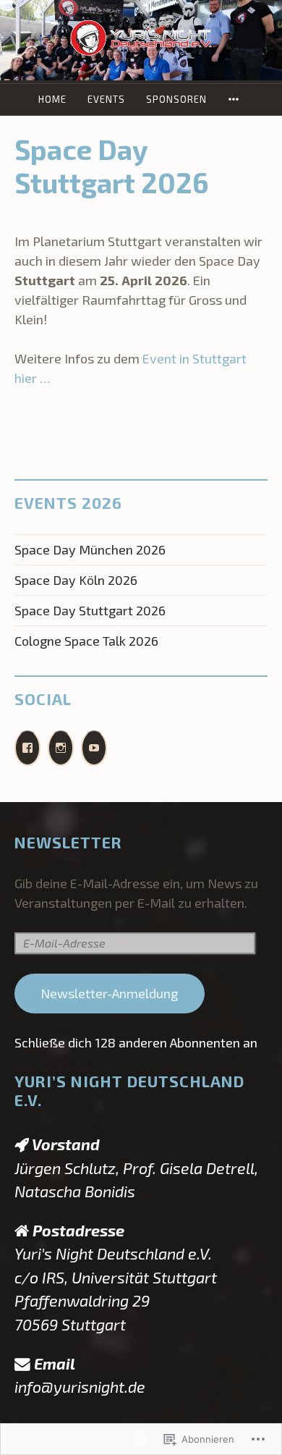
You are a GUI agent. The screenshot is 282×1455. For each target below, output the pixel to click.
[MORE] (236, 99)
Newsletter (68, 841)
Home (52, 99)
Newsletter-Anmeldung (109, 993)
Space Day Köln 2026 (75, 580)
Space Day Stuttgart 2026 (90, 610)
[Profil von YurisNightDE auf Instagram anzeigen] (61, 748)
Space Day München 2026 (90, 549)
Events (106, 99)
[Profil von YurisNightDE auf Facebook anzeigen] (27, 748)
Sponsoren (176, 99)
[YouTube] (94, 748)
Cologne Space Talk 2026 (86, 641)
